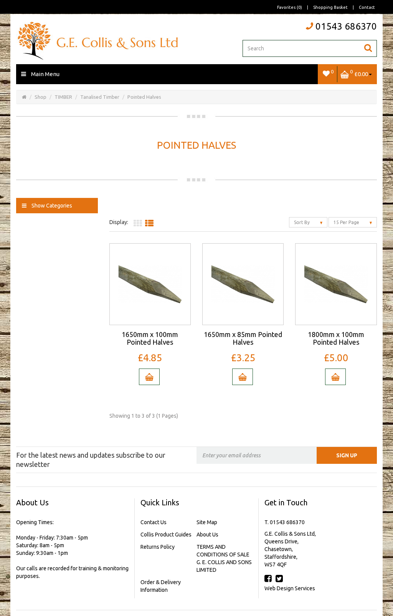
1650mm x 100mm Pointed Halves (150, 338)
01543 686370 (346, 26)
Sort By (302, 222)
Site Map (206, 522)
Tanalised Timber (99, 97)
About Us (207, 534)
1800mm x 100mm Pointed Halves (336, 338)
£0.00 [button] (359, 72)
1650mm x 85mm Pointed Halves (243, 338)
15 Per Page (347, 222)
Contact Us (153, 522)
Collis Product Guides (166, 534)
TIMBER (63, 97)
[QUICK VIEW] (150, 284)
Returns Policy (157, 547)
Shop (40, 97)
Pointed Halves (144, 97)
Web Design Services (289, 588)
